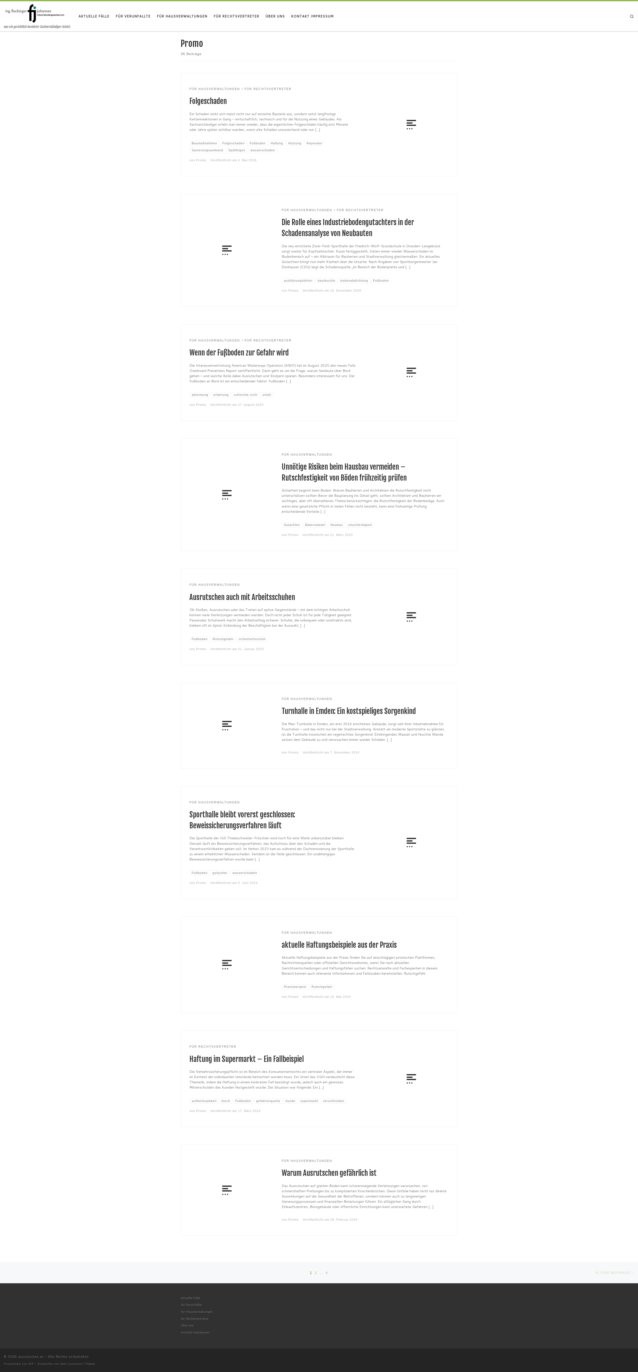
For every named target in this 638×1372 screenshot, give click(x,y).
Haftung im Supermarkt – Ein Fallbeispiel (246, 1059)
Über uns (187, 1325)
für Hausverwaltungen (197, 1311)
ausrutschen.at (30, 1356)
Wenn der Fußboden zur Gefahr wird (239, 352)
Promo (201, 160)
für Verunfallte (191, 1304)
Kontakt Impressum (195, 1332)
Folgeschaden (208, 101)
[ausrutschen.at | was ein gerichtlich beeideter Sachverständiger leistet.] (35, 13)
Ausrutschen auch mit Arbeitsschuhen (242, 597)
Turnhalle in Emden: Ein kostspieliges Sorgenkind (349, 711)
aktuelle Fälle (190, 1297)
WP (31, 1364)
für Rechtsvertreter (195, 1318)
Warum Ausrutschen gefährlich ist (329, 1173)
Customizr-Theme (81, 1364)
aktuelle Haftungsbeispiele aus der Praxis (339, 945)
